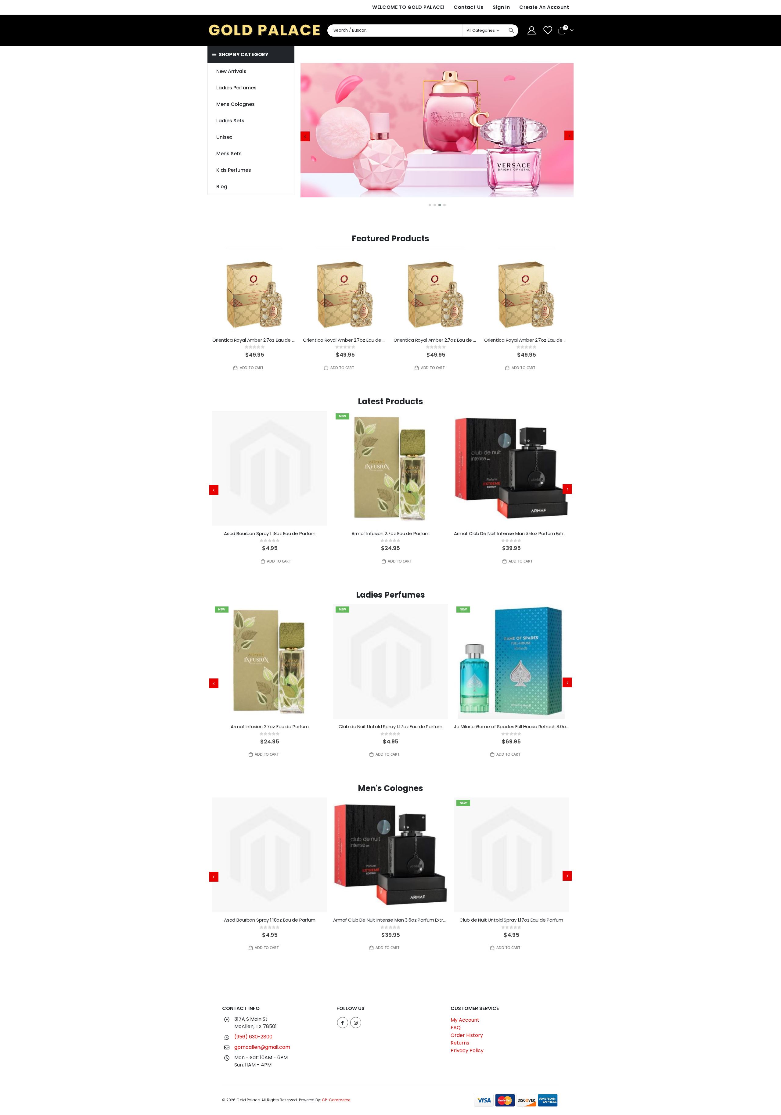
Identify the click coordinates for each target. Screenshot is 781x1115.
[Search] (511, 30)
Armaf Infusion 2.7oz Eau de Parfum (390, 534)
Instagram (355, 1022)
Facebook (342, 1022)
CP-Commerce (336, 1099)
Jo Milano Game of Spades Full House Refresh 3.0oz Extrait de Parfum (511, 727)
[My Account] (531, 30)
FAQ (456, 1027)
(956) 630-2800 (253, 1036)
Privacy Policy (467, 1050)
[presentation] (305, 136)
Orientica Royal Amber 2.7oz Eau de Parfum (254, 340)
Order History (467, 1035)
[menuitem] (251, 186)
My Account (465, 1019)
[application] (437, 136)
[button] (429, 205)
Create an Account (544, 7)
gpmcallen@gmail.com (262, 1047)
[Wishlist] (548, 30)
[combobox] (422, 30)
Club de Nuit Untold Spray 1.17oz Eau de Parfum (390, 727)
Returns (460, 1042)
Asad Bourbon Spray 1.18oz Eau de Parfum (269, 534)
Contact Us (468, 7)
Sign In (501, 7)
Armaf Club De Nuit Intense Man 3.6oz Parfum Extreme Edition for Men (511, 534)
